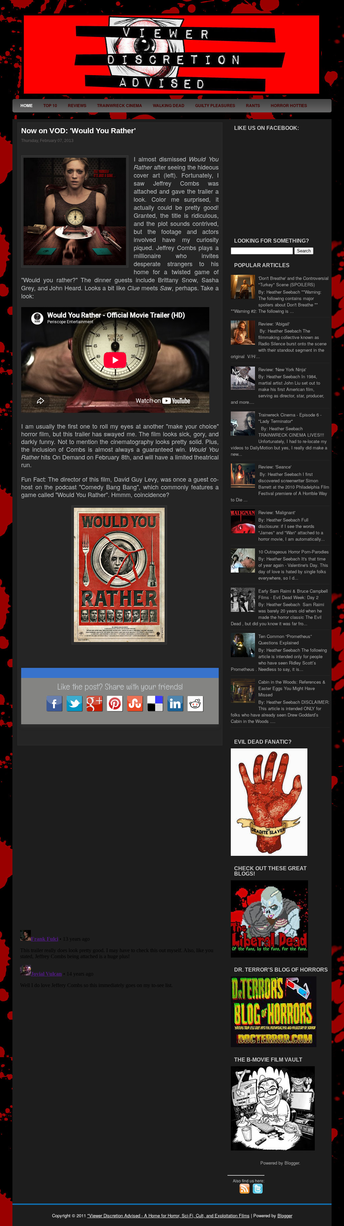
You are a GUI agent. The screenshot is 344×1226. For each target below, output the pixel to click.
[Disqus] (119, 833)
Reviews (77, 105)
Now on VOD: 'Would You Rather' (78, 131)
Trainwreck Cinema (119, 105)
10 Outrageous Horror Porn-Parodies (293, 551)
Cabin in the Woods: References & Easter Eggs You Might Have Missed (292, 688)
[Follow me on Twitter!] (258, 1192)
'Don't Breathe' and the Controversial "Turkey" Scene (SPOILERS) (293, 281)
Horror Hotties (289, 105)
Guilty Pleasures (215, 105)
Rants (253, 105)
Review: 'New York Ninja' (282, 369)
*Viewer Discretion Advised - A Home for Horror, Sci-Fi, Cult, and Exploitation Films (168, 1215)
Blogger (292, 1163)
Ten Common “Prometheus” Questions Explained (285, 639)
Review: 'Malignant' (276, 512)
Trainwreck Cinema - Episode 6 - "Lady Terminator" (289, 417)
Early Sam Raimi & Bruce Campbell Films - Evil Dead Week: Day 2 (293, 594)
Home (26, 105)
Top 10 (50, 105)
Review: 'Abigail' (274, 324)
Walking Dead (168, 105)
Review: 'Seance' (274, 466)
